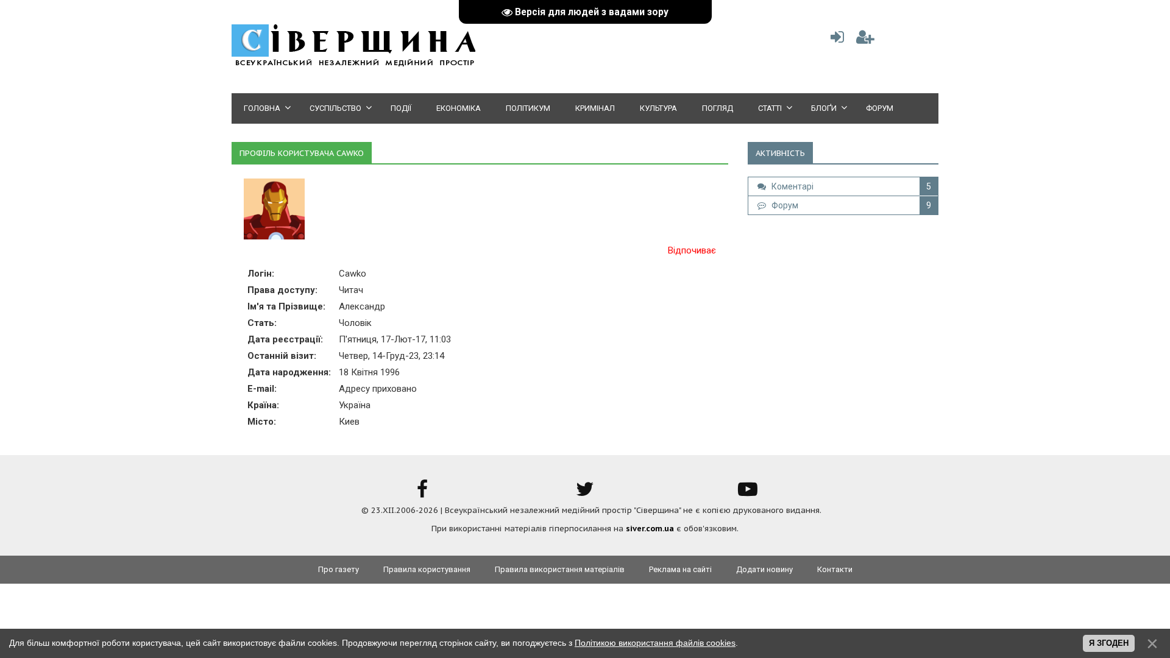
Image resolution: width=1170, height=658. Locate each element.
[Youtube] (747, 493)
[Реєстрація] (865, 39)
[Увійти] (835, 39)
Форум (782, 205)
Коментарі (790, 186)
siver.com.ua (650, 528)
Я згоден (1109, 643)
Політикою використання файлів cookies (655, 643)
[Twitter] (585, 493)
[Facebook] (422, 493)
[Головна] (353, 64)
